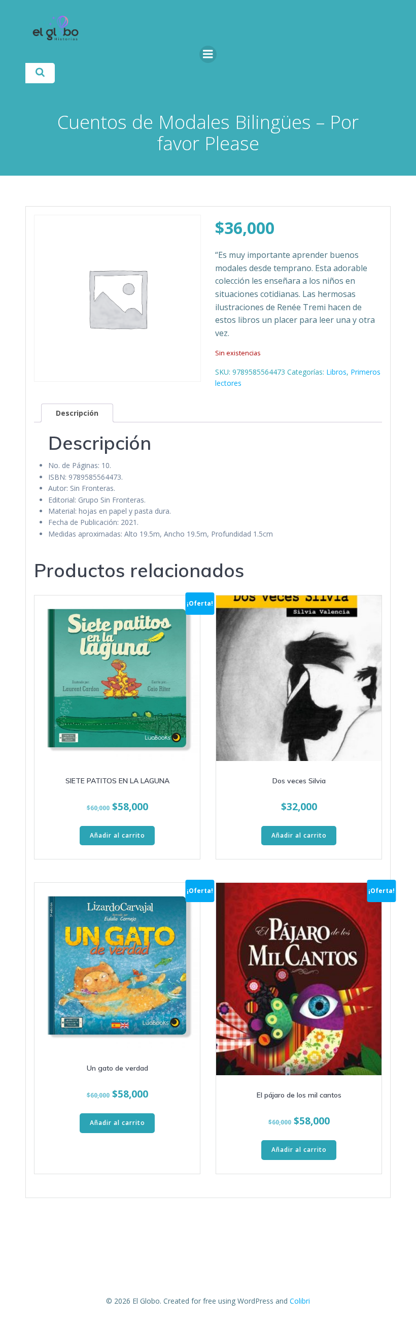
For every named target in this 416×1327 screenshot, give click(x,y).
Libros (336, 372)
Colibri (300, 1301)
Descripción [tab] (77, 413)
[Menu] (208, 54)
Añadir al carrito (117, 835)
